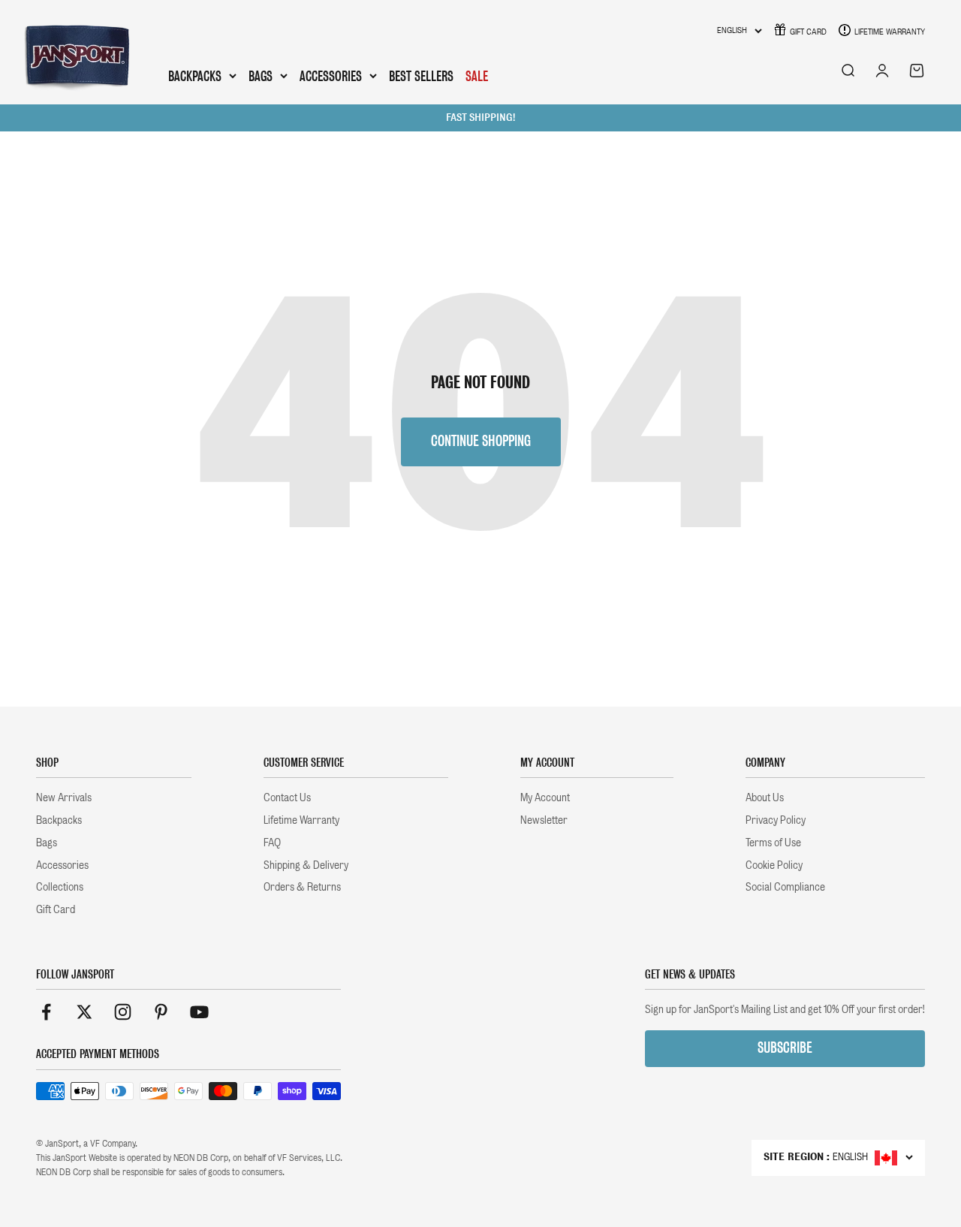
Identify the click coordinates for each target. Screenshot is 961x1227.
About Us (765, 797)
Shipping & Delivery (306, 865)
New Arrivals (64, 797)
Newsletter (544, 820)
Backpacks (194, 76)
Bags (261, 76)
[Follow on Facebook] (46, 1012)
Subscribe (785, 1048)
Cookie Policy (774, 865)
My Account (545, 797)
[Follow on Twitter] (84, 1012)
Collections (59, 887)
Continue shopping (481, 441)
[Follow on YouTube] (199, 1012)
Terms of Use (773, 843)
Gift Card (808, 31)
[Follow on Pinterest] (161, 1012)
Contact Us (287, 797)
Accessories (331, 76)
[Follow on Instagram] (123, 1012)
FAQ (272, 843)
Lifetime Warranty (889, 31)
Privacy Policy (776, 820)
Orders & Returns (302, 887)
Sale (476, 76)
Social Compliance (785, 887)
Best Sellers (421, 76)
